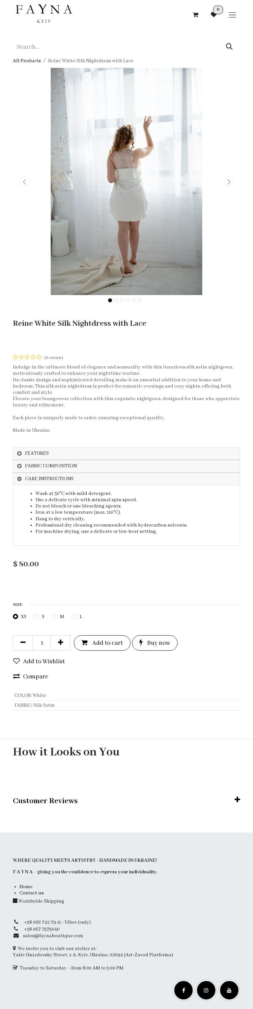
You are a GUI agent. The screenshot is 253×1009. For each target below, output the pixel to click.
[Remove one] (23, 642)
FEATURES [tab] (37, 453)
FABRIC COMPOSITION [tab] (51, 466)
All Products (27, 61)
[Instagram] (206, 990)
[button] (24, 181)
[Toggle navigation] (232, 15)
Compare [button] (35, 677)
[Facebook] (183, 990)
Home (26, 887)
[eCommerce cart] (195, 14)
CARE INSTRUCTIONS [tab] (49, 479)
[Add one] (60, 642)
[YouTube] (229, 990)
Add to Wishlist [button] (44, 662)
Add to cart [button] (107, 643)
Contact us (31, 893)
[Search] (229, 47)
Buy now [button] (158, 643)
